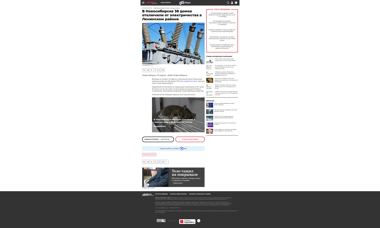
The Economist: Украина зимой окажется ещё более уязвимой (223, 117)
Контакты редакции (161, 194)
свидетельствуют (191, 81)
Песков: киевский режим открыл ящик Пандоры (224, 104)
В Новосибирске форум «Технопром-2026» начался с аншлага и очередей (222, 22)
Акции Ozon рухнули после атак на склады (225, 123)
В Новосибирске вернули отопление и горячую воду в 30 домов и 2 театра (174, 120)
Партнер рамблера (172, 220)
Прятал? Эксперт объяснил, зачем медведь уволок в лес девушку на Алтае (225, 86)
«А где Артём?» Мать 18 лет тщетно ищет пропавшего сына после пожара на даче (225, 67)
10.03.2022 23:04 (147, 8)
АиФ (151, 65)
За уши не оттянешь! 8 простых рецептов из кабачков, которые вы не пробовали (226, 80)
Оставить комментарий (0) (190, 139)
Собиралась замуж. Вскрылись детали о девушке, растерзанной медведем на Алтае (225, 73)
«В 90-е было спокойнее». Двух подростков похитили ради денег (225, 59)
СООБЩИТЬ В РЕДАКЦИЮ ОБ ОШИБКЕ (200, 194)
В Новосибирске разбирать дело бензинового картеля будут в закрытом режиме (222, 46)
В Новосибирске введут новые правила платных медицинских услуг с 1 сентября (222, 14)
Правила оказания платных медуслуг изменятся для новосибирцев (222, 30)
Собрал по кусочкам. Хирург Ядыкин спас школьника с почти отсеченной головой (226, 93)
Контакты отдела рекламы (178, 194)
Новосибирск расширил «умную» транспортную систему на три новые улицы (222, 38)
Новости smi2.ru (148, 188)
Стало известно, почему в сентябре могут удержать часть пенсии (225, 130)
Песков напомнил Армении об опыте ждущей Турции (225, 110)
